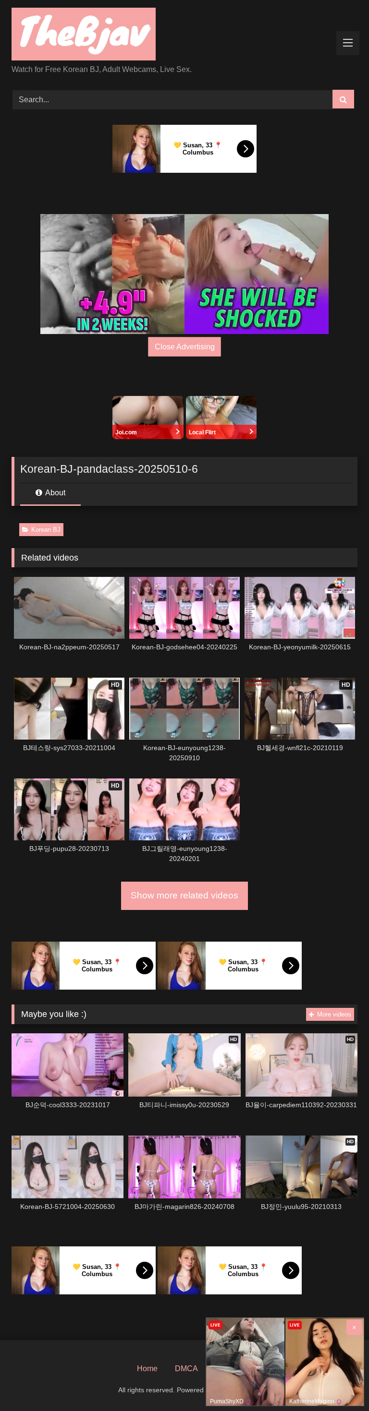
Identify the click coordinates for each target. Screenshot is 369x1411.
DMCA (186, 1368)
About (54, 493)
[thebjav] (184, 36)
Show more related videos (184, 895)
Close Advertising (185, 347)
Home (147, 1368)
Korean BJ (46, 529)
